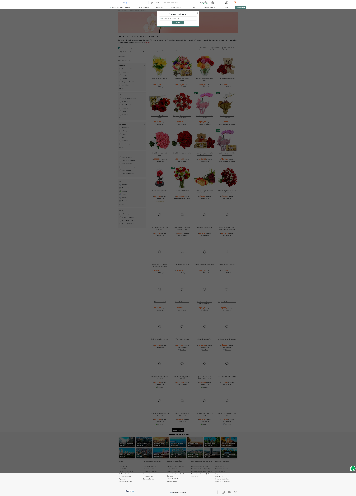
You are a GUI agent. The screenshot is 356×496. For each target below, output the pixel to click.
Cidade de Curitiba (148, 479)
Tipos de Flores (143, 7)
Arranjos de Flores (210, 7)
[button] (212, 3)
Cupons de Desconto (173, 478)
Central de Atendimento (126, 474)
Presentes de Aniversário (222, 481)
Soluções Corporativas (125, 481)
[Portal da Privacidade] (129, 491)
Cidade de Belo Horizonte (150, 474)
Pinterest (235, 492)
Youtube (229, 492)
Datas (226, 7)
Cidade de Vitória (148, 476)
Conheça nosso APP (173, 481)
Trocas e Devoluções (125, 476)
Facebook (217, 492)
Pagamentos (122, 479)
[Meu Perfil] (219, 3)
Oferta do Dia (195, 476)
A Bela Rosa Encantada (222, 476)
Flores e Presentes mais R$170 (200, 474)
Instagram (223, 492)
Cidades (193, 7)
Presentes (159, 7)
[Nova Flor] (128, 3)
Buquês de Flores (177, 7)
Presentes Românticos (222, 479)
